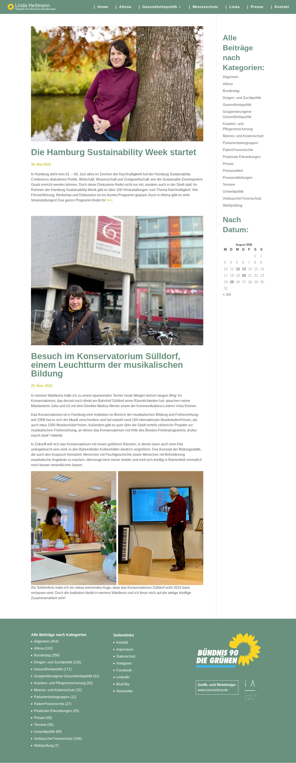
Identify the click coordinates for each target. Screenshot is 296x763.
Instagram (124, 663)
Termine (229, 184)
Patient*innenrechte (238, 150)
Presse (228, 164)
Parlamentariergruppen (240, 143)
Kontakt (122, 642)
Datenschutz (126, 656)
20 (244, 275)
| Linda (233, 7)
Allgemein (230, 77)
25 (232, 282)
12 (238, 269)
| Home (101, 7)
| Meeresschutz (203, 7)
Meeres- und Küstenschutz (243, 136)
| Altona (123, 7)
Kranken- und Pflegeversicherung (60, 683)
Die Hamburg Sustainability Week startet (113, 152)
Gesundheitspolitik (237, 105)
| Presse (255, 7)
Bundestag (231, 91)
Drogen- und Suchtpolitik (242, 98)
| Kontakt (280, 7)
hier (109, 200)
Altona (228, 84)
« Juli (227, 294)
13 (244, 269)
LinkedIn (123, 677)
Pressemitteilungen (237, 177)
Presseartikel (233, 171)
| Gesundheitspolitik (158, 7)
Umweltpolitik (233, 191)
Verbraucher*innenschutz (242, 198)
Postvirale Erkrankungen (242, 157)
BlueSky (122, 684)
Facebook (124, 670)
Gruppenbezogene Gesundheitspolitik (63, 676)
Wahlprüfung (232, 205)
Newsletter (124, 691)
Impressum (124, 649)
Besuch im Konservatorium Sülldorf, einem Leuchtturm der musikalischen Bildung (107, 364)
